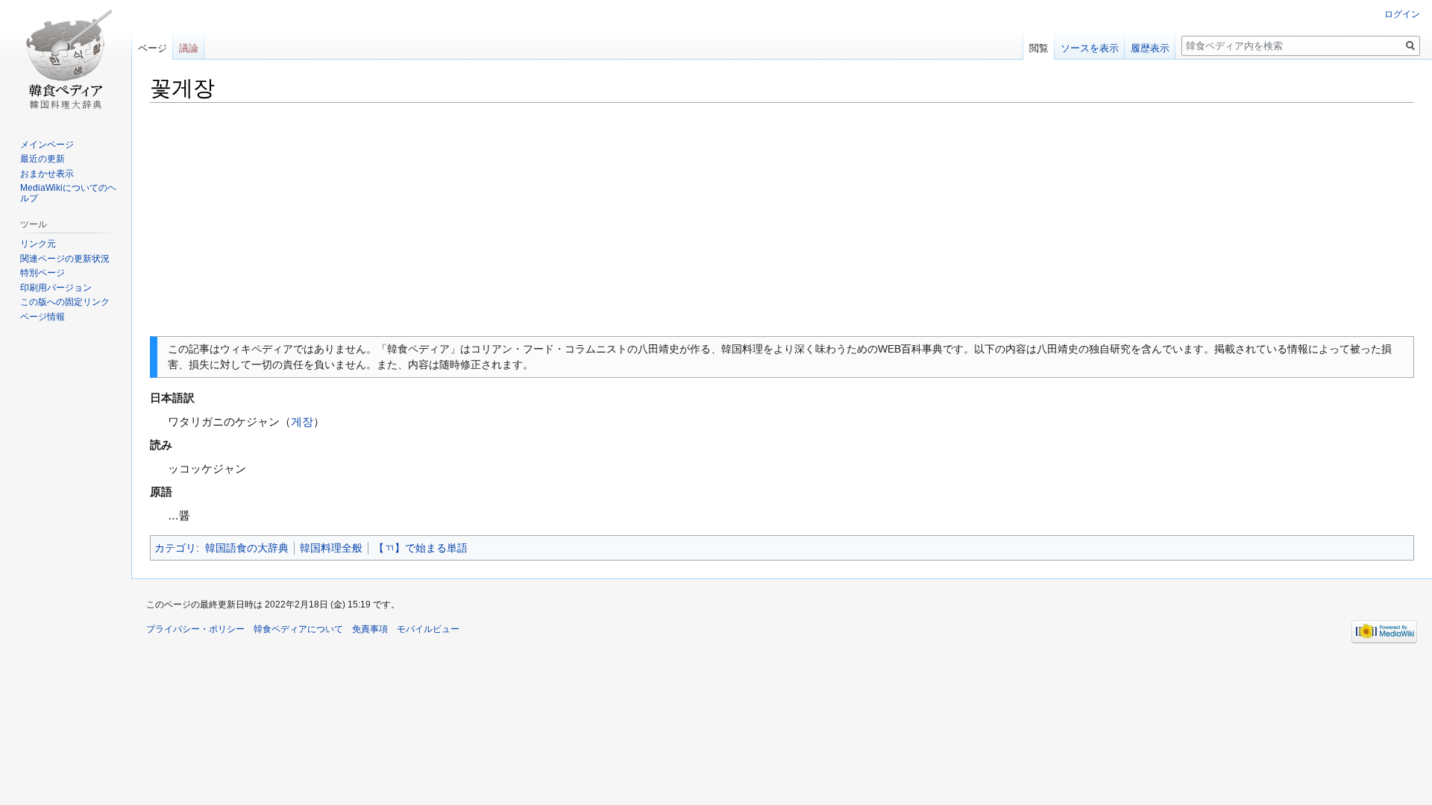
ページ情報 (42, 317)
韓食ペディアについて (298, 629)
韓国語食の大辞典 (247, 548)
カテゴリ (175, 548)
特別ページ (42, 273)
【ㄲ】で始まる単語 (421, 548)
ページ (152, 48)
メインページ (47, 144)
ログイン (1402, 14)
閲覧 (1039, 48)
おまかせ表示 (47, 173)
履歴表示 (1150, 48)
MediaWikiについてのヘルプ (68, 193)
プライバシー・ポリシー (195, 629)
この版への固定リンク (65, 302)
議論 (188, 48)
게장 (302, 421)
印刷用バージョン (56, 287)
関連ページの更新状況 (65, 258)
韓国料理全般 (331, 548)
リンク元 (38, 244)
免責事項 (370, 629)
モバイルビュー (428, 629)
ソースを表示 (1090, 48)
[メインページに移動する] (65, 59)
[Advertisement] (782, 220)
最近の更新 (42, 159)
